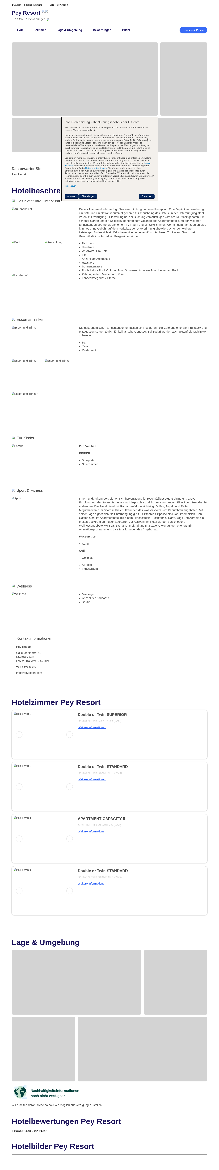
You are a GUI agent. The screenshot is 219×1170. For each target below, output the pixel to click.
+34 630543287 (26, 666)
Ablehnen (71, 196)
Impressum (70, 186)
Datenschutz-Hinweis (96, 168)
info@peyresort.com (29, 672)
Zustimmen (147, 196)
